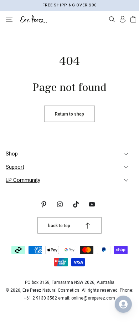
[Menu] (9, 19)
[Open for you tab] (123, 304)
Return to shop (69, 114)
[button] (112, 19)
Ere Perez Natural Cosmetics (50, 290)
